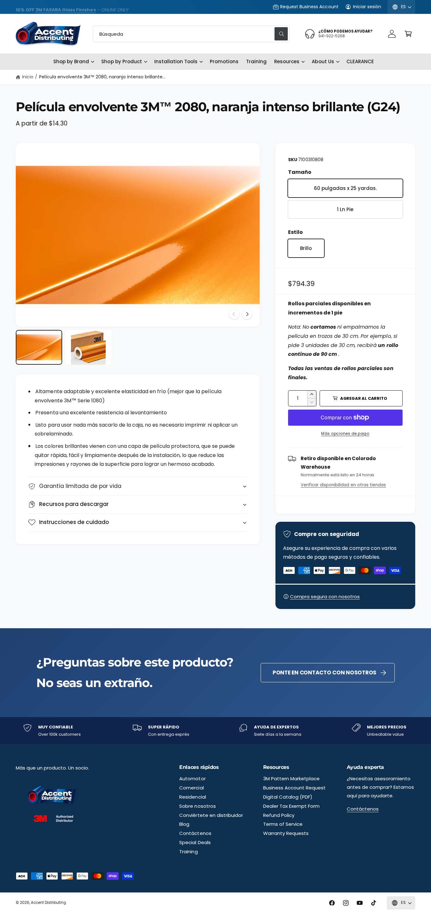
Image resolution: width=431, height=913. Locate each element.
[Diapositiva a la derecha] (247, 314)
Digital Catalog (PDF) (287, 797)
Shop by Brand (71, 61)
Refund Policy (278, 815)
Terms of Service (283, 824)
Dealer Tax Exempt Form (291, 806)
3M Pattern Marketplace (291, 778)
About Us (323, 61)
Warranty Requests (286, 833)
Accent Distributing (48, 902)
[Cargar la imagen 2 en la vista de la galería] (88, 347)
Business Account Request (294, 787)
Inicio (27, 77)
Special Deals (194, 842)
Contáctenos (195, 833)
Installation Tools (176, 61)
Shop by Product (121, 61)
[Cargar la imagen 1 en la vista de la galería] (39, 347)
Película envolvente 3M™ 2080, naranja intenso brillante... (102, 77)
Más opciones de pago (345, 433)
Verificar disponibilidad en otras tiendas (343, 485)
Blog (184, 824)
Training (188, 851)
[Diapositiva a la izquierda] (234, 314)
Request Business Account (309, 6)
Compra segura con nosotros (325, 596)
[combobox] (191, 34)
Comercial (191, 787)
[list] (215, 730)
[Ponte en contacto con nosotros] (392, 34)
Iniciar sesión (367, 6)
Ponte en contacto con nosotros (324, 672)
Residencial (192, 797)
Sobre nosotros (197, 806)
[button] (408, 34)
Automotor (192, 778)
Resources (286, 61)
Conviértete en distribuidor (211, 815)
